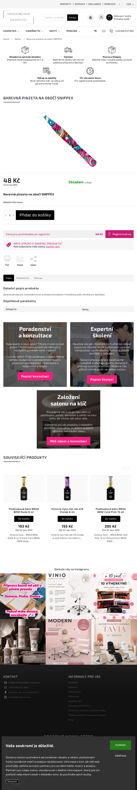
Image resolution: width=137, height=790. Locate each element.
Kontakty (66, 4)
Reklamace (94, 4)
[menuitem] (12, 31)
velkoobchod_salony (19, 697)
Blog (71, 719)
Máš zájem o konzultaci (68, 441)
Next (129, 468)
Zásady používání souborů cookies (87, 715)
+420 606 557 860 (18, 687)
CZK (129, 4)
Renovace (110, 4)
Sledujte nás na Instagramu (71, 569)
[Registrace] (92, 17)
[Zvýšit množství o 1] (13, 215)
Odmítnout (120, 756)
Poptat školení (101, 379)
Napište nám (75, 701)
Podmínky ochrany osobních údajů (87, 710)
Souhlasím (120, 745)
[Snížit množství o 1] (5, 215)
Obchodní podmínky (79, 705)
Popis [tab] (9, 278)
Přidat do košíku (35, 215)
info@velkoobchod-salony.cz (24, 682)
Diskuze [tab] (38, 278)
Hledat (73, 17)
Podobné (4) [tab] (23, 278)
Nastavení (12, 781)
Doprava (80, 4)
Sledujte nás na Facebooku (23, 692)
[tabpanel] (23, 509)
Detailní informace (13, 202)
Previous (124, 468)
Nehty (85, 309)
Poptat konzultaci (35, 376)
